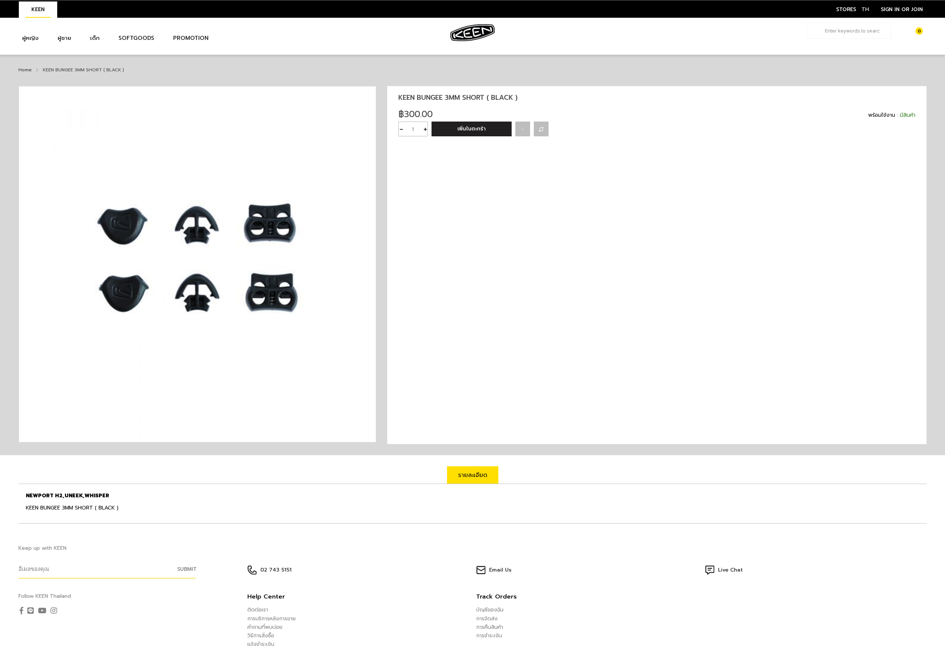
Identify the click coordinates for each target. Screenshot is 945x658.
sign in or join (902, 9)
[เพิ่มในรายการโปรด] (522, 129)
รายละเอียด (472, 475)
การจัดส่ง (487, 619)
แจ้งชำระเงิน (260, 644)
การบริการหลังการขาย (271, 619)
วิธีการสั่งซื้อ (260, 636)
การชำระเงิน (489, 636)
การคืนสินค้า (489, 627)
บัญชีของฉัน (490, 610)
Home (25, 70)
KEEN (38, 9)
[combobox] (848, 31)
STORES (846, 9)
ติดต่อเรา (257, 610)
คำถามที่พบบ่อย (264, 627)
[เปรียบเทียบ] (541, 129)
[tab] (472, 475)
